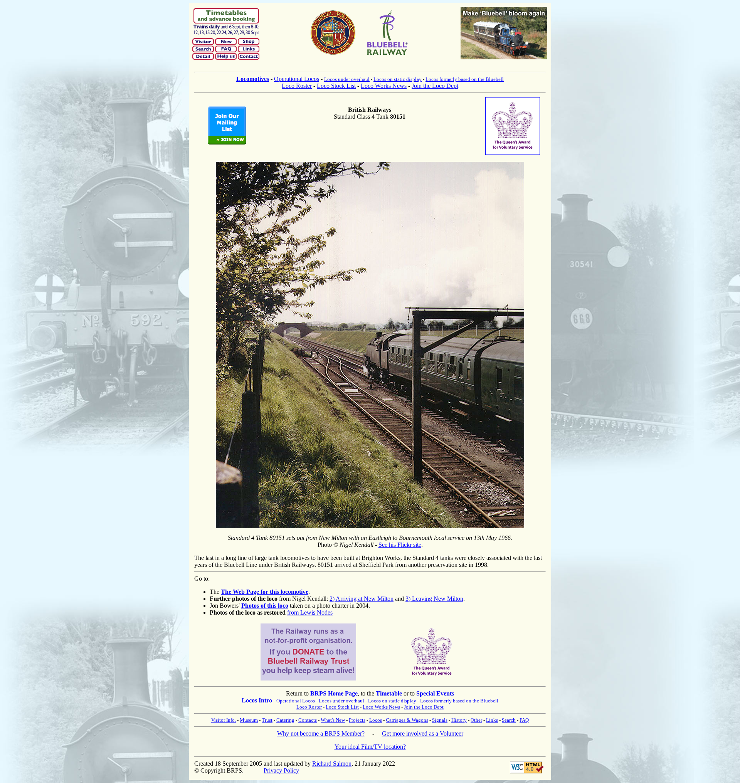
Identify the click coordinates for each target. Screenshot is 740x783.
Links (492, 720)
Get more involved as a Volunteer (422, 733)
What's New (333, 720)
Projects (357, 720)
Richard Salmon (332, 763)
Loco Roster (297, 85)
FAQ (524, 720)
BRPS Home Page (334, 693)
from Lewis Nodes (310, 612)
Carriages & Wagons (407, 720)
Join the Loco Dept (435, 85)
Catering (285, 720)
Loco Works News (384, 85)
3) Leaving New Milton (434, 598)
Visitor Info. (223, 720)
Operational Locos (296, 79)
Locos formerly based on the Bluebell (465, 79)
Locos (375, 720)
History (459, 720)
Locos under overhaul (347, 79)
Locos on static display (397, 79)
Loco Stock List (336, 85)
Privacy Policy (281, 770)
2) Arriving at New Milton (362, 598)
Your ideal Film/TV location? (370, 746)
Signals (439, 720)
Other (476, 720)
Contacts (307, 720)
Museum (249, 720)
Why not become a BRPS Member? (321, 733)
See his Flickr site (399, 544)
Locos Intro (257, 700)
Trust (267, 720)
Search (509, 720)
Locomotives (252, 79)
